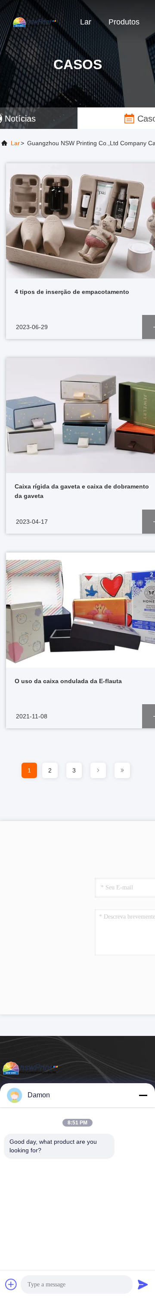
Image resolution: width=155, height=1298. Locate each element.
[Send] (143, 1284)
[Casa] (34, 21)
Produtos (124, 22)
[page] (98, 770)
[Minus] (143, 1095)
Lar (85, 22)
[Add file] (11, 1284)
